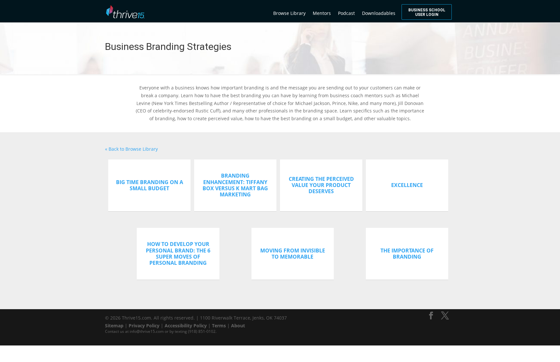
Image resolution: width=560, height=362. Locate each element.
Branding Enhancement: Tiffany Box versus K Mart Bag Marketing (235, 185)
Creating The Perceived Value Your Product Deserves (321, 185)
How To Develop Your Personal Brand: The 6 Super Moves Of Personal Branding (178, 253)
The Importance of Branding (407, 253)
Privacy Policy (144, 325)
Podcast (346, 13)
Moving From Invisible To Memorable (292, 253)
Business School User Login (426, 12)
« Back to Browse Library (131, 149)
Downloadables (378, 13)
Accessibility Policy (186, 325)
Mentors (322, 13)
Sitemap (114, 325)
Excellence (407, 185)
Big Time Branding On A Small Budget (149, 185)
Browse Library (289, 13)
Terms (219, 325)
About (238, 325)
